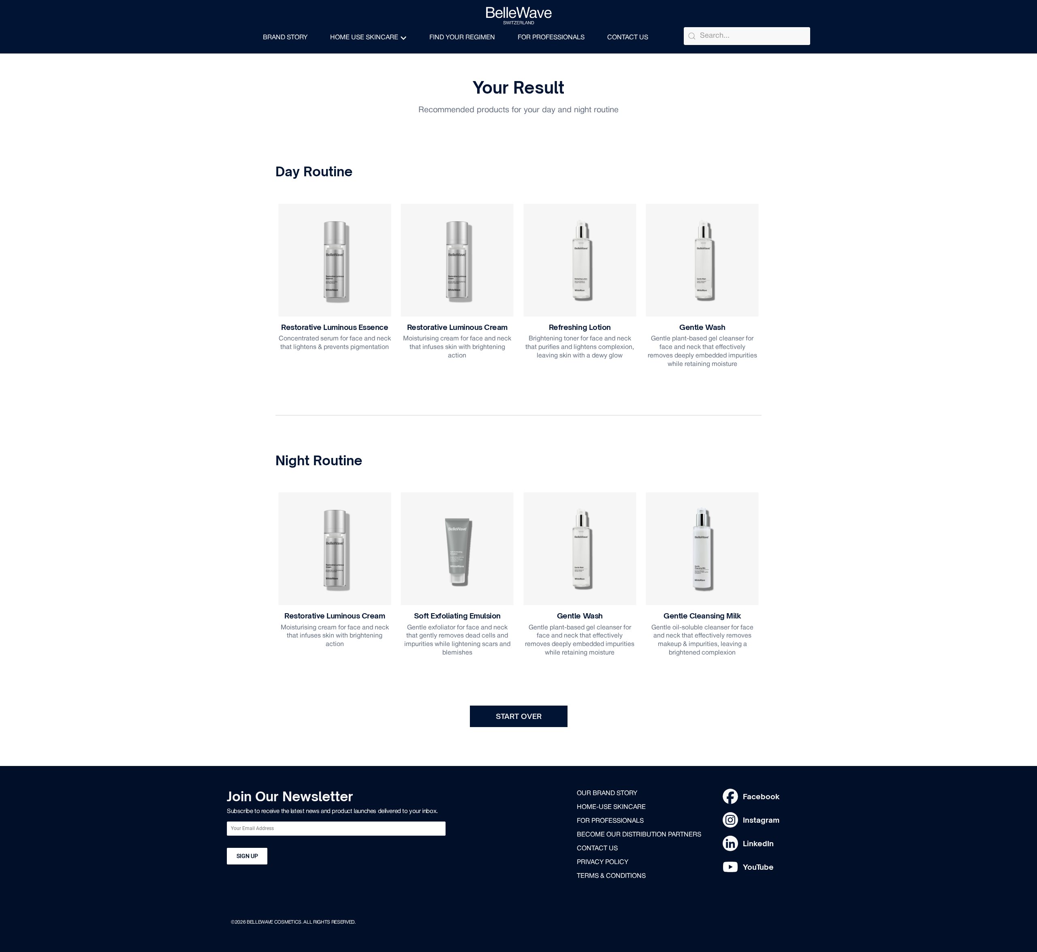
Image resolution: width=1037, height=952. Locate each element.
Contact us (597, 848)
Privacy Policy (602, 862)
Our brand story (607, 793)
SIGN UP (247, 856)
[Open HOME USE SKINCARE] (403, 38)
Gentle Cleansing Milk (702, 615)
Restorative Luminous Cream (457, 327)
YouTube (758, 866)
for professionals (610, 821)
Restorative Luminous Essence (334, 327)
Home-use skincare (611, 807)
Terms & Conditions (611, 876)
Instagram (761, 819)
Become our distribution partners (639, 835)
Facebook (761, 796)
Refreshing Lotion (580, 327)
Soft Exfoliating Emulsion (457, 615)
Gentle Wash (702, 327)
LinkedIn (758, 843)
